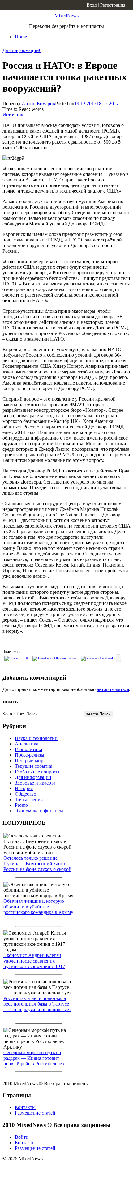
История (24, 788)
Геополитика (28, 749)
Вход (92, 4)
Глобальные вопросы (37, 771)
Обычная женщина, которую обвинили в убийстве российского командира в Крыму (38, 906)
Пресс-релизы (29, 755)
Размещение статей (35, 1112)
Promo (21, 805)
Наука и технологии (36, 738)
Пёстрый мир (29, 760)
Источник (13, 114)
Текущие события (33, 766)
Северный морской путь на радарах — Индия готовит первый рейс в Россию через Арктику (33, 1061)
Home (21, 36)
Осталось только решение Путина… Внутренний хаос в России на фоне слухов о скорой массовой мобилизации (37, 866)
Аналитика (26, 743)
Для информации (20, 50)
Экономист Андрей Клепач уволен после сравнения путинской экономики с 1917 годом (34, 964)
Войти (21, 1137)
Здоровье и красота (35, 782)
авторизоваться (113, 689)
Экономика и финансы (39, 810)
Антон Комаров (38, 103)
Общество (25, 794)
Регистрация (112, 4)
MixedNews (66, 15)
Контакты (25, 1107)
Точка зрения (29, 799)
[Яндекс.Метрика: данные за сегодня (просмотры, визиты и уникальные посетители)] (51, 1169)
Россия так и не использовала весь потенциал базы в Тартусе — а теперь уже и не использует (37, 1004)
